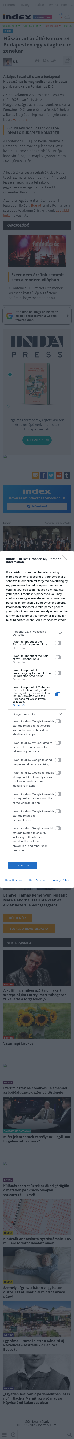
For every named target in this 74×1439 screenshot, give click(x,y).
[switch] (58, 643)
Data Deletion (14, 880)
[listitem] (37, 633)
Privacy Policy (60, 880)
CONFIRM (23, 865)
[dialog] (37, 719)
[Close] (66, 559)
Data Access (37, 880)
